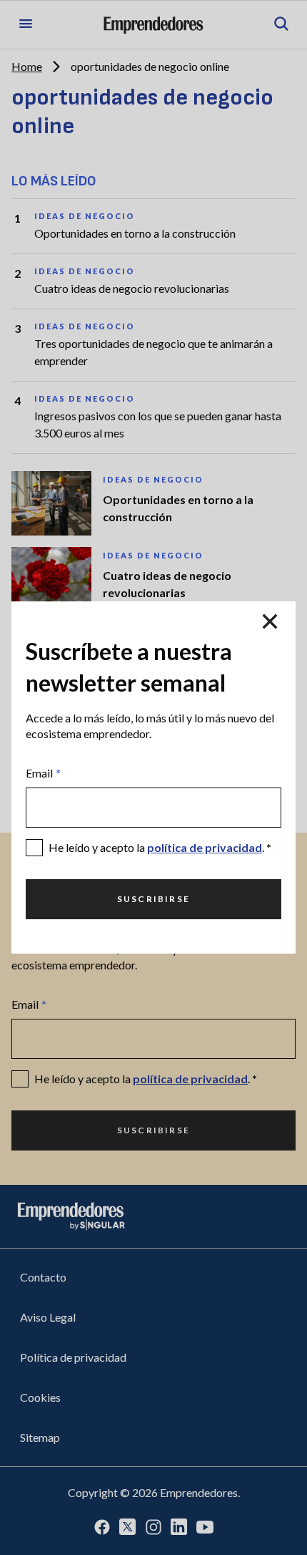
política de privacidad (204, 847)
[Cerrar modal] (269, 621)
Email (43, 773)
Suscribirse (153, 898)
